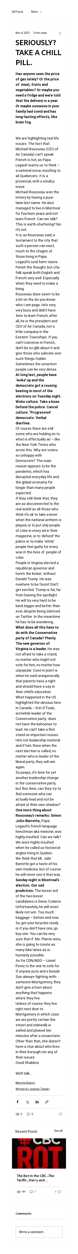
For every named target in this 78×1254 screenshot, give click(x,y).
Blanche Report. (26, 1082)
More (34, 11)
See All (58, 1130)
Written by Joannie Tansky (33, 1089)
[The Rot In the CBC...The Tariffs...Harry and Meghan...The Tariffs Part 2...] (39, 1153)
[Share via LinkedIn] (37, 1102)
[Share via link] (47, 1102)
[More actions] (60, 32)
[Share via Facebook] (17, 1102)
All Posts (17, 11)
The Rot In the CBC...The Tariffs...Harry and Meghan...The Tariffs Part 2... (39, 1177)
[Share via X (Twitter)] (27, 1102)
